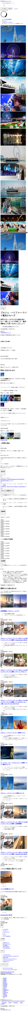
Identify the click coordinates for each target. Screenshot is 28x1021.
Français (5, 986)
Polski (4, 993)
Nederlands (6, 990)
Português (5, 992)
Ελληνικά (5, 984)
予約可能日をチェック (6, 332)
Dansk (4, 981)
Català (4, 979)
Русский (5, 994)
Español (5, 985)
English (5, 978)
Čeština (5, 980)
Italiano (5, 988)
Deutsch (5, 982)
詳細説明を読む (4, 402)
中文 (4, 997)
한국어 (4, 987)
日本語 (4, 991)
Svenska (5, 996)
